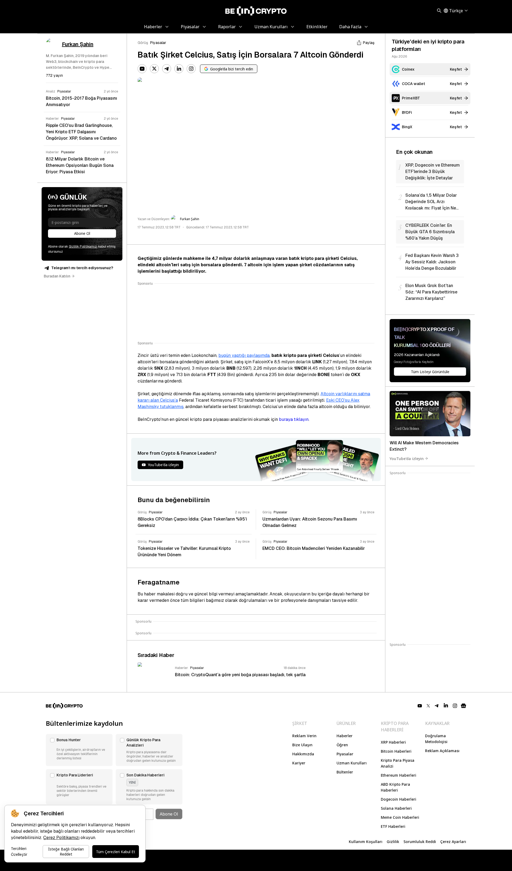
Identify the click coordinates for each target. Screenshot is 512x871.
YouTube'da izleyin (407, 458)
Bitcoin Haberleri (396, 751)
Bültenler (345, 772)
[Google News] (463, 705)
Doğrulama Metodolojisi (436, 738)
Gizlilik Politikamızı (83, 246)
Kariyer (298, 762)
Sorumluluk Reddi (419, 841)
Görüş (143, 42)
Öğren (342, 744)
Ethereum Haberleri (398, 775)
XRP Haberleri (393, 742)
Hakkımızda (303, 753)
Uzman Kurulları (352, 762)
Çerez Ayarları (453, 841)
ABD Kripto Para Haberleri (395, 787)
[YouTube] (142, 68)
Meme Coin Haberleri (400, 817)
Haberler (345, 735)
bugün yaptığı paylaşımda (244, 355)
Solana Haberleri (396, 808)
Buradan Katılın (57, 276)
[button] (79, 750)
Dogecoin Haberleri (398, 799)
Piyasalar (158, 42)
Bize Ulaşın (302, 744)
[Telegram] (166, 68)
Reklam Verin (304, 735)
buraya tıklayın (294, 419)
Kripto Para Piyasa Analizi (397, 763)
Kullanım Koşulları (365, 841)
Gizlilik (393, 841)
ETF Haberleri (393, 826)
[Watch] (430, 413)
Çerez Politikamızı (61, 837)
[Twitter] (154, 68)
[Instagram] (191, 68)
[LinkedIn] (178, 68)
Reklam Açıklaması (442, 750)
